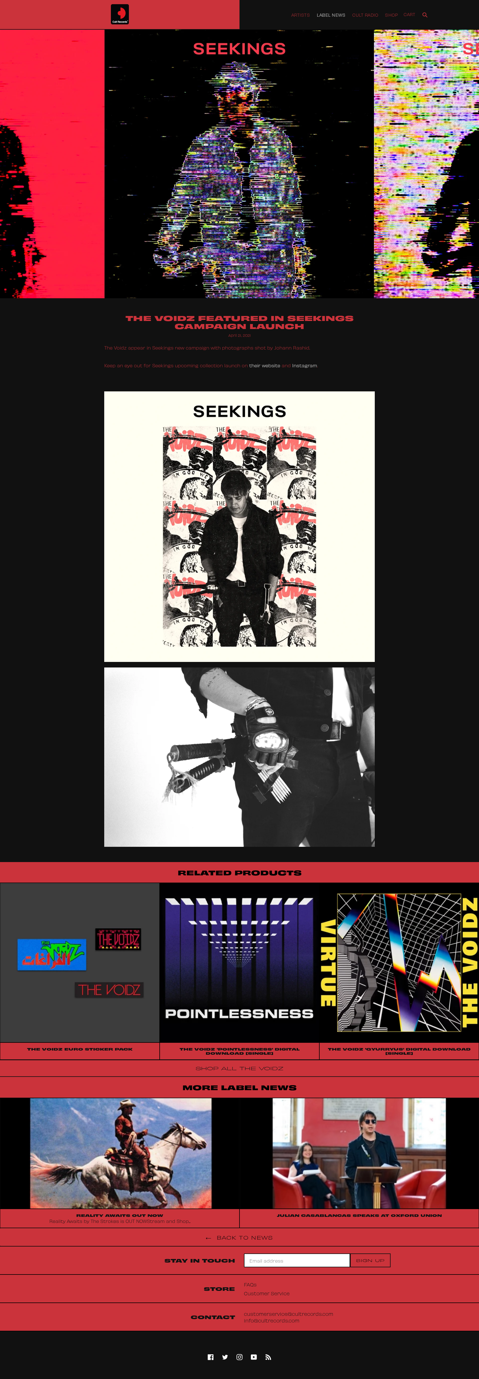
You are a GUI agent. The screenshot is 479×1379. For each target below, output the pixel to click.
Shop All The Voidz (239, 1067)
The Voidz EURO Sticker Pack (80, 1048)
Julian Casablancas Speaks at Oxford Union (359, 1215)
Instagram (304, 365)
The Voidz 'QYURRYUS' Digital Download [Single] (399, 1050)
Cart (409, 14)
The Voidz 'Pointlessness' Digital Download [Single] (240, 1050)
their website (264, 365)
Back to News (243, 1237)
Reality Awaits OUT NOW (119, 1215)
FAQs (250, 1284)
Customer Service (267, 1292)
